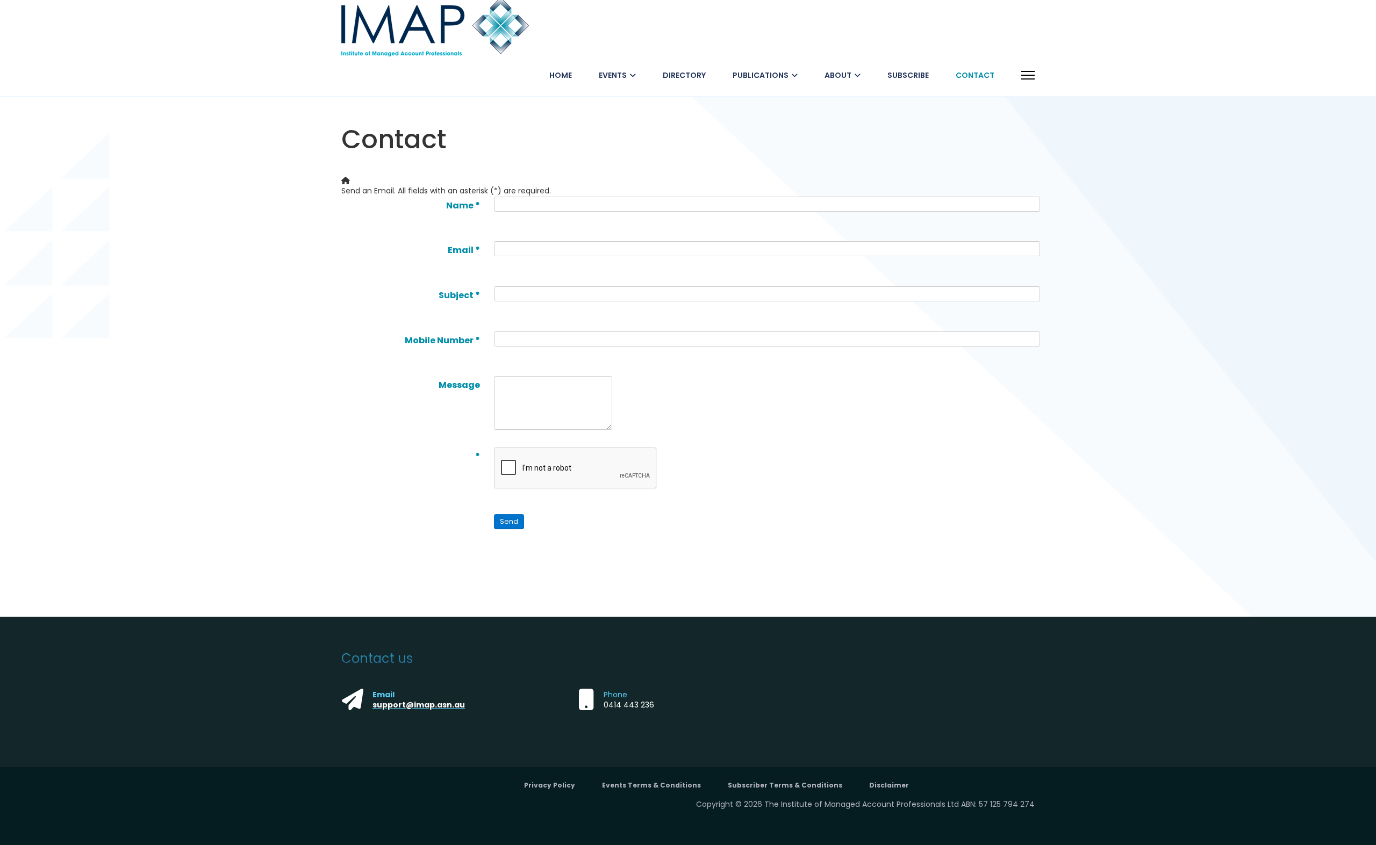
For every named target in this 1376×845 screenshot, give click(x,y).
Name (463, 205)
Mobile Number (442, 340)
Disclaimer (889, 785)
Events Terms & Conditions (651, 785)
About (838, 75)
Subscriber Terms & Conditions (785, 785)
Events (613, 75)
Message (459, 385)
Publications (761, 75)
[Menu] (1028, 75)
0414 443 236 (629, 704)
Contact (975, 75)
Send (509, 521)
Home (560, 75)
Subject (459, 295)
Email (464, 250)
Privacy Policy (549, 785)
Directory (684, 75)
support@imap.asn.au (418, 704)
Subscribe (908, 75)
